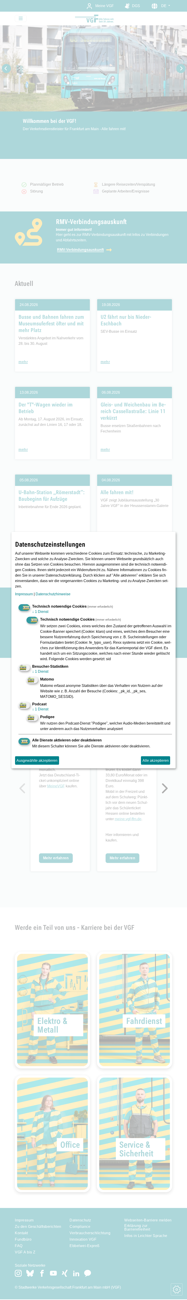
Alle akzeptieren (156, 760)
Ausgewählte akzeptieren (36, 760)
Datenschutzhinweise (53, 594)
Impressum (24, 594)
